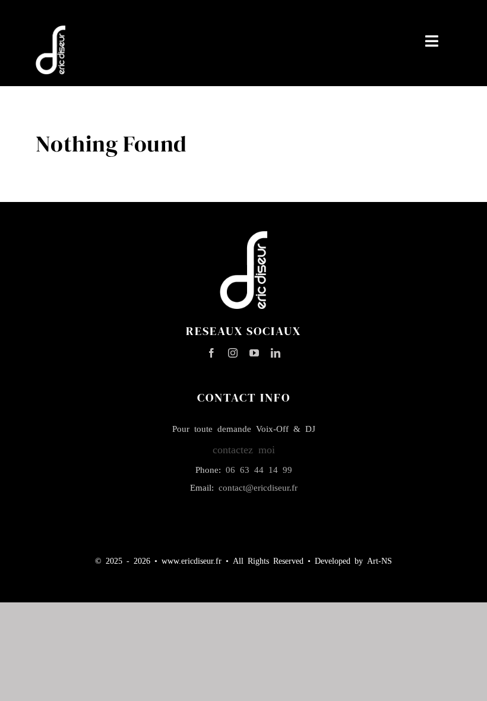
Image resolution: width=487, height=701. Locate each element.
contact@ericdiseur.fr (258, 486)
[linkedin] (275, 353)
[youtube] (254, 353)
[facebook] (211, 353)
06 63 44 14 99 (259, 469)
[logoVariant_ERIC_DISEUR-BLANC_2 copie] (50, 31)
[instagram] (233, 353)
